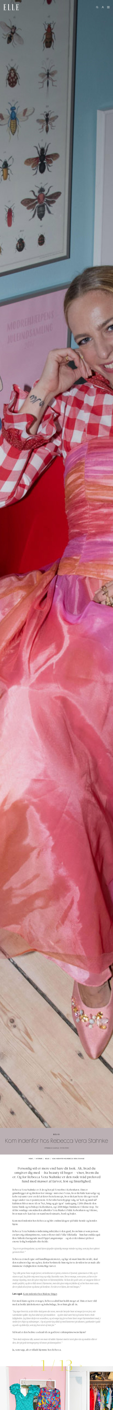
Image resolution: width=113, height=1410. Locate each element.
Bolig (56, 1134)
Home (31, 1158)
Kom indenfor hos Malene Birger (40, 1294)
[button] (81, 1365)
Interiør (39, 1158)
